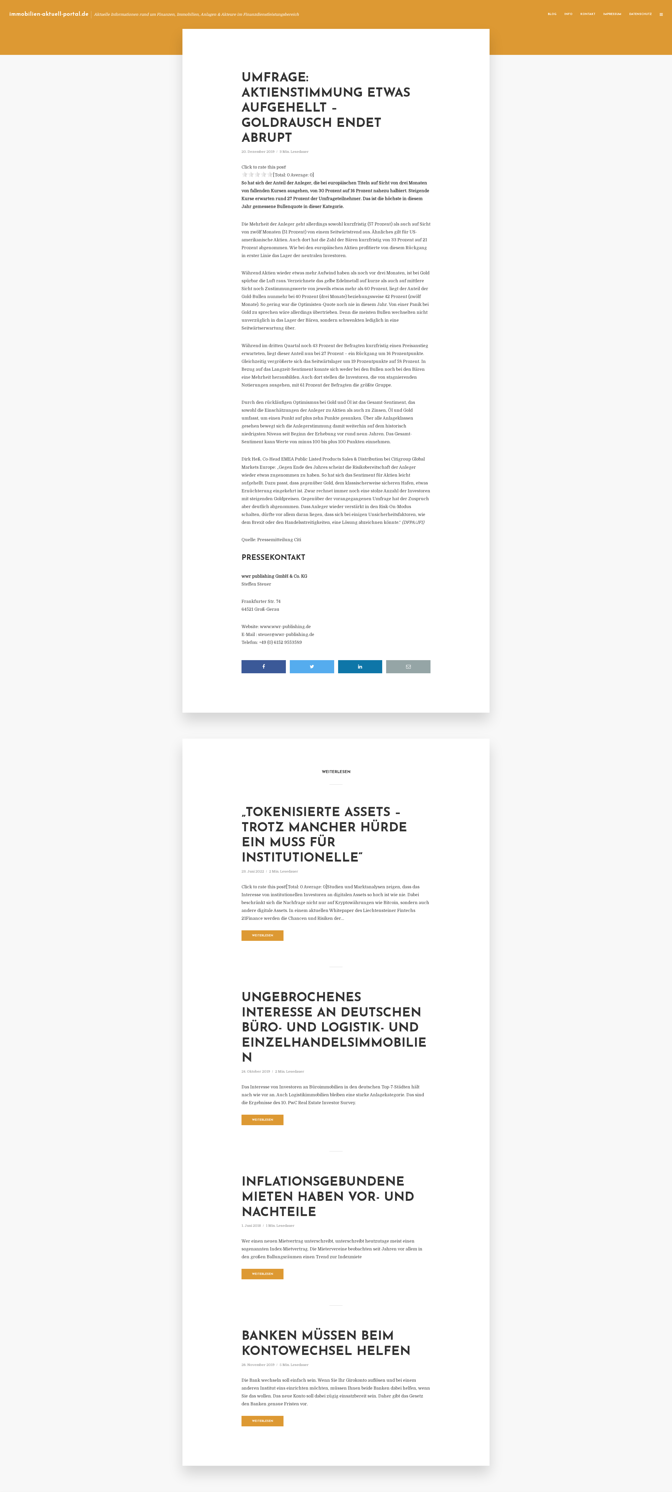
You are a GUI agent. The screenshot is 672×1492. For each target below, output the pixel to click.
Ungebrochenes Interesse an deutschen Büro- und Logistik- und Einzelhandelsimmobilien (334, 1028)
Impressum (612, 14)
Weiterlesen (262, 935)
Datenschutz (640, 14)
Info (568, 14)
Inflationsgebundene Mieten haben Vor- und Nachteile (328, 1197)
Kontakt (587, 14)
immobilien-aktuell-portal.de (48, 14)
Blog (552, 14)
